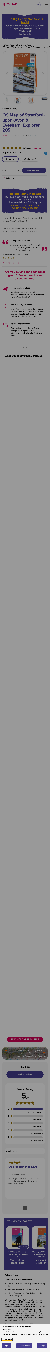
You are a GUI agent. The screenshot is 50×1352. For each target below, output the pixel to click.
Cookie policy (7, 1339)
